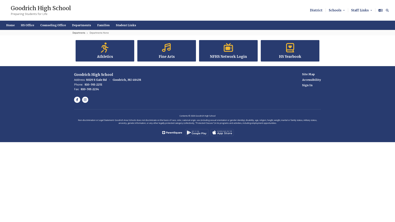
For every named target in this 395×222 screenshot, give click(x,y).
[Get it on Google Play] (196, 132)
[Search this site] (387, 10)
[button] (337, 10)
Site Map (308, 74)
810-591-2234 (90, 89)
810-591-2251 (93, 84)
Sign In (307, 85)
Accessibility (311, 80)
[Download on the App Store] (222, 132)
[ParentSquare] (172, 132)
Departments (79, 32)
